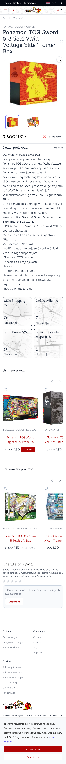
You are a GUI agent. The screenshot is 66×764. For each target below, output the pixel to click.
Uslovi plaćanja (10, 682)
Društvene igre (10, 637)
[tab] (12, 122)
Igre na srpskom (11, 647)
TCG (5, 652)
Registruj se (39, 647)
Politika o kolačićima (13, 672)
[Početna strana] (4, 18)
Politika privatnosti (12, 667)
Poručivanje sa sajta (13, 677)
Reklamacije (9, 692)
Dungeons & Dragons (13, 642)
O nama (7, 2)
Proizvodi (18, 18)
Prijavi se (37, 652)
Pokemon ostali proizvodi (19, 26)
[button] (59, 59)
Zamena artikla (10, 687)
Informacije (30, 2)
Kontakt (17, 2)
